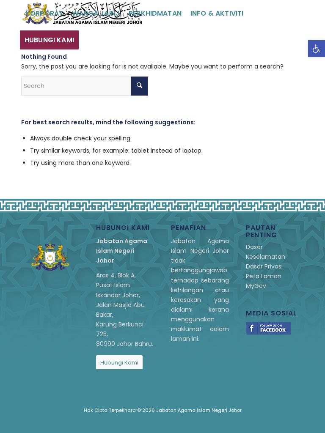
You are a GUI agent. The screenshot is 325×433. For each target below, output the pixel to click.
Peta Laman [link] (263, 276)
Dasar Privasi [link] (264, 266)
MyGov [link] (256, 286)
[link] (316, 48)
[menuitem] (44, 13)
